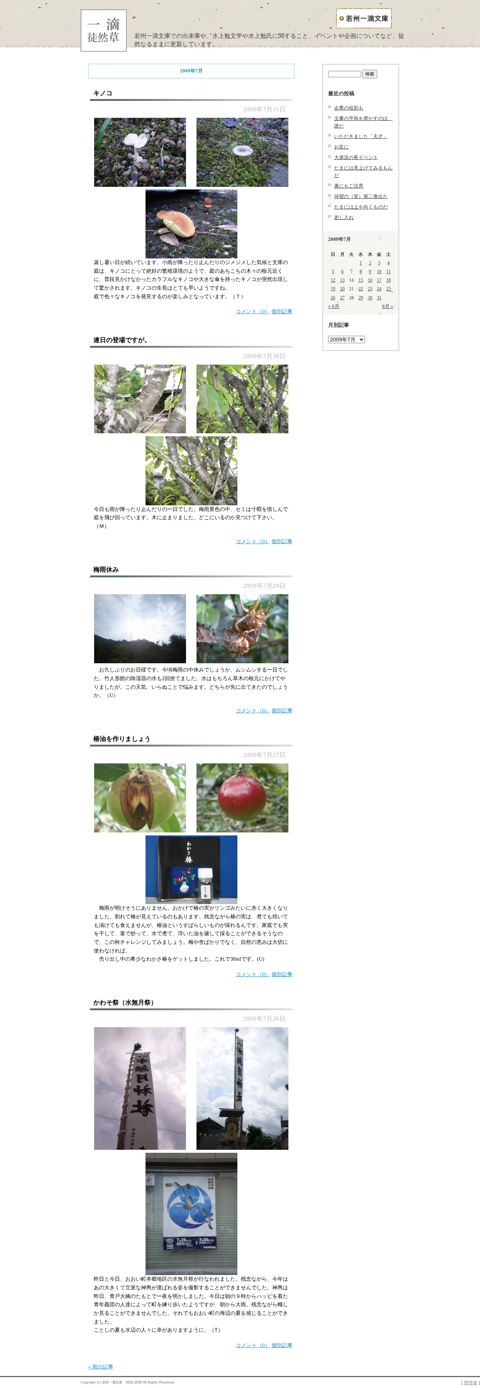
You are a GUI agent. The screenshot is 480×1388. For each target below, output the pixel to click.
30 (370, 297)
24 (379, 288)
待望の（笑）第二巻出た (361, 196)
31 (379, 297)
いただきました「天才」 (361, 136)
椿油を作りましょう (122, 738)
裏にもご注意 (348, 186)
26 (333, 297)
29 (360, 297)
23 (370, 288)
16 (370, 280)
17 (379, 280)
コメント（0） (253, 311)
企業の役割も (348, 108)
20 (342, 288)
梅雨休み (106, 569)
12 (333, 280)
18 (388, 280)
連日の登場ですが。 (122, 340)
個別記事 (282, 311)
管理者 (470, 1382)
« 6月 (333, 306)
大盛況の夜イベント (356, 157)
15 (360, 280)
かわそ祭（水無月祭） (125, 1002)
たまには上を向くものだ (361, 207)
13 (342, 280)
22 (360, 288)
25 (388, 288)
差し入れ (344, 217)
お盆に (341, 147)
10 (379, 271)
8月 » (387, 306)
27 (342, 297)
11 (388, 271)
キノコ (102, 93)
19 (333, 288)
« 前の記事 (100, 1367)
